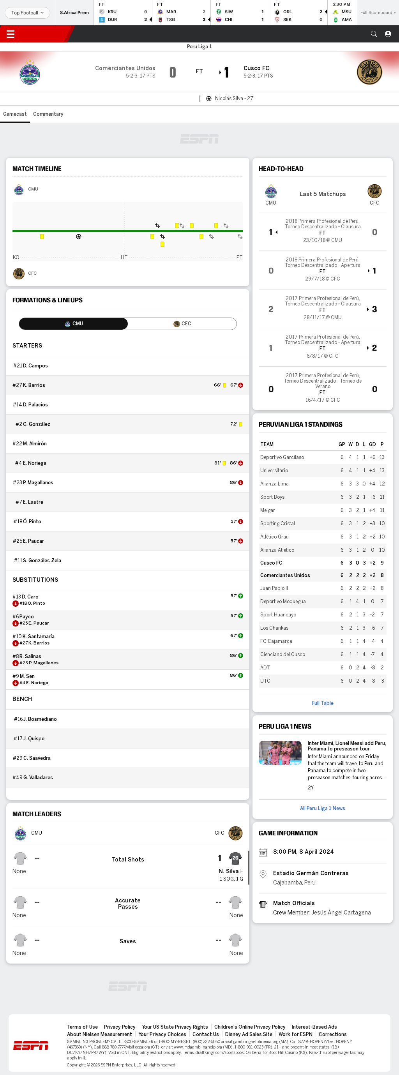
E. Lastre (33, 502)
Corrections (333, 1034)
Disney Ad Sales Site (248, 1034)
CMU (33, 189)
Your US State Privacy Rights (175, 1027)
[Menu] (10, 33)
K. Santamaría (39, 636)
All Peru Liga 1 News (322, 808)
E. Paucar (33, 541)
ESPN (46, 33)
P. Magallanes (38, 482)
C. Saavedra (37, 758)
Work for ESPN (295, 1034)
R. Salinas (30, 656)
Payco (26, 617)
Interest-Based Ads (314, 1027)
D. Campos (35, 366)
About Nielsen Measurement (99, 1034)
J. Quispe (33, 738)
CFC (32, 273)
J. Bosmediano (40, 719)
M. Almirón (35, 444)
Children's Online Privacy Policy (250, 1027)
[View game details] (323, 231)
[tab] (73, 324)
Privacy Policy (120, 1027)
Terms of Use (82, 1027)
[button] (374, 34)
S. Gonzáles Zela (42, 560)
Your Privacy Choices (162, 1034)
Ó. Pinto (32, 521)
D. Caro (30, 597)
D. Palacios (35, 405)
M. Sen (27, 676)
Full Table (323, 703)
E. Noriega (34, 463)
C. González (36, 424)
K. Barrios (34, 385)
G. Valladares (38, 777)
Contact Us (205, 1034)
